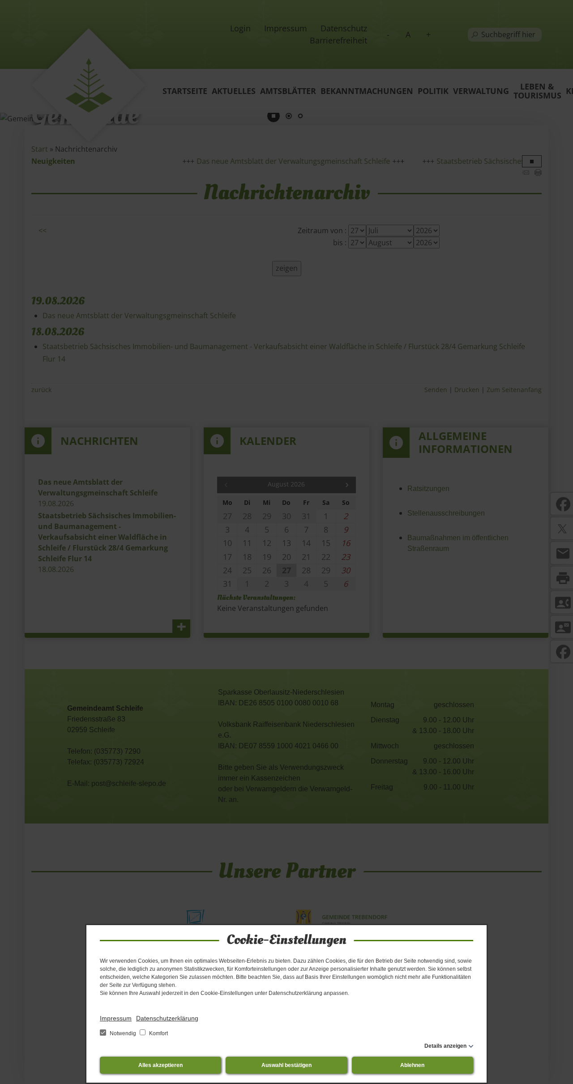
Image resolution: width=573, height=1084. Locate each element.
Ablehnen (412, 1065)
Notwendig (122, 1033)
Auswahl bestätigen (286, 1065)
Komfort (158, 1033)
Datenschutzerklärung (167, 1018)
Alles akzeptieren (160, 1065)
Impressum (116, 1018)
